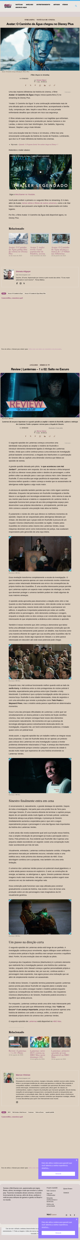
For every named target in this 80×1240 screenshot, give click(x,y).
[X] (30, 85)
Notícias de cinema (46, 20)
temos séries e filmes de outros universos (39, 203)
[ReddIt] (50, 85)
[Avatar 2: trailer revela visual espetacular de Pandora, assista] (39, 238)
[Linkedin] (45, 85)
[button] (76, 5)
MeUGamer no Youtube (25, 194)
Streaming (30, 20)
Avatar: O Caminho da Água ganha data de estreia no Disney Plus (18, 250)
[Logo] (7, 6)
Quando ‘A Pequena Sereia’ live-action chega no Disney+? (38, 144)
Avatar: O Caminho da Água (15, 293)
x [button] (76, 1219)
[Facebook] (26, 85)
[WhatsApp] (40, 85)
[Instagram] (20, 283)
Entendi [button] (58, 1233)
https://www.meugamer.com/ (23, 274)
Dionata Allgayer (42, 80)
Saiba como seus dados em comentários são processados (45, 349)
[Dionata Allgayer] (9, 277)
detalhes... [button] (45, 1227)
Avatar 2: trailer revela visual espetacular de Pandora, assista (37, 250)
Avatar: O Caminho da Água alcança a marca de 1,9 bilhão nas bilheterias (60, 250)
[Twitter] (70, 1215)
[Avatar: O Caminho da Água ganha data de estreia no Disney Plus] (18, 238)
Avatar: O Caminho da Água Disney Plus (35, 293)
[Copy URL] (54, 85)
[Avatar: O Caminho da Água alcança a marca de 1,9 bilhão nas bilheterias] (61, 238)
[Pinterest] (35, 85)
